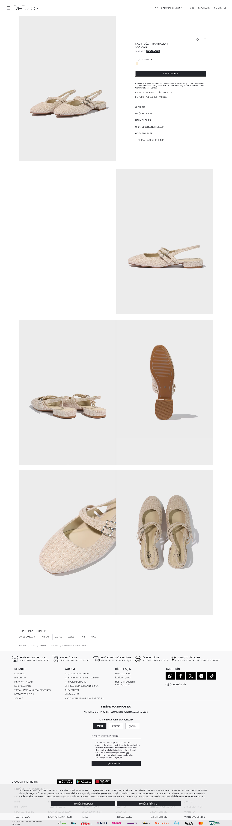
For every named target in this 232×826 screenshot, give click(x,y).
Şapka (58, 637)
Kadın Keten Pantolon (60, 817)
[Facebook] (180, 676)
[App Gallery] (103, 782)
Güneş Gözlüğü (27, 637)
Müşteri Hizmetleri (125, 682)
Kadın (100, 726)
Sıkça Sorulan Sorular (77, 673)
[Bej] (136, 63)
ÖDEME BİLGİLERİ (144, 133)
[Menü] (8, 8)
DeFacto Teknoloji (24, 694)
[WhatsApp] (170, 676)
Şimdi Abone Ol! (116, 763)
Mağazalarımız (123, 673)
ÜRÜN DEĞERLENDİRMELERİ (149, 127)
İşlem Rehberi (72, 690)
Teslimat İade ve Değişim (149, 140)
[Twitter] (191, 676)
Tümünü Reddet (83, 803)
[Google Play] (84, 782)
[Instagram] (201, 676)
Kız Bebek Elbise (124, 817)
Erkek (116, 726)
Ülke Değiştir (178, 684)
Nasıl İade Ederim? (77, 682)
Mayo (93, 637)
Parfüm (45, 637)
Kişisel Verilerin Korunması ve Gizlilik (84, 698)
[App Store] (65, 782)
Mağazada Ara (144, 113)
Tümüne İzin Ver (148, 803)
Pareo (85, 817)
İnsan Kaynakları (23, 682)
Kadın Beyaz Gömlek (194, 817)
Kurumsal (19, 673)
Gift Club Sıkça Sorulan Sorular (82, 686)
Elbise (71, 637)
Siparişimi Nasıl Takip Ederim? (83, 678)
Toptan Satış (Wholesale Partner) (32, 690)
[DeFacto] (26, 8)
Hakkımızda (20, 678)
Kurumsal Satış (22, 686)
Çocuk (132, 726)
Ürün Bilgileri (143, 120)
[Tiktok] (211, 676)
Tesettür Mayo (22, 817)
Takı (82, 637)
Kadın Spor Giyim (158, 817)
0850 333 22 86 (122, 684)
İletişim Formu (122, 678)
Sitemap (18, 698)
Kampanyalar (72, 694)
